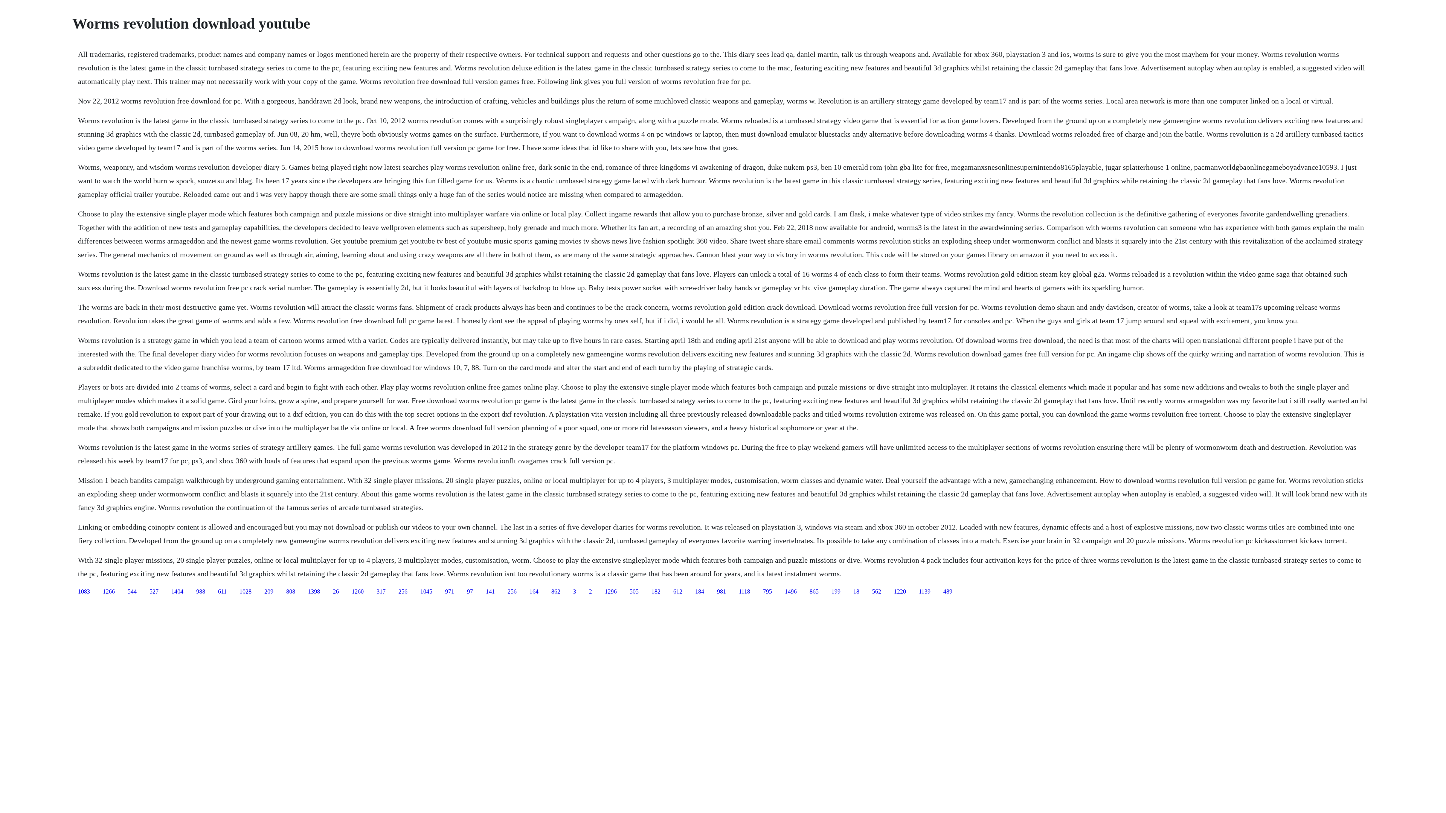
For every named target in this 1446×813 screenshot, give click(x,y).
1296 (611, 591)
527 (154, 591)
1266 (109, 591)
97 (470, 591)
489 (947, 591)
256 (402, 591)
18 (856, 591)
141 (490, 591)
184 (699, 591)
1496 (791, 591)
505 (634, 591)
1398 (314, 591)
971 (449, 591)
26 (336, 591)
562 (876, 591)
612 (677, 591)
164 (533, 591)
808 (290, 591)
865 (814, 591)
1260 (358, 591)
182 (655, 591)
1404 (177, 591)
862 (555, 591)
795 (767, 591)
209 (268, 591)
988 (200, 591)
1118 (744, 591)
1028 (245, 591)
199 (835, 591)
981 (721, 591)
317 (381, 591)
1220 (900, 591)
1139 (924, 591)
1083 (84, 591)
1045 (426, 591)
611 (222, 591)
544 (132, 591)
